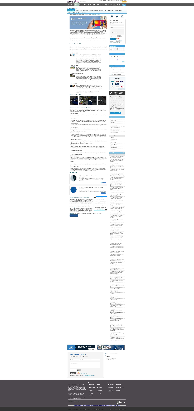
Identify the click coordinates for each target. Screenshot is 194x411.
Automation (118, 390)
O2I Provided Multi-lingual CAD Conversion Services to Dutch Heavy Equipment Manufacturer (116, 216)
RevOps (102, 4)
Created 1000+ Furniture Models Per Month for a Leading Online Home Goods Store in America (117, 266)
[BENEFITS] (122, 16)
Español (79, 393)
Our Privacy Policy (119, 40)
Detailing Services (113, 297)
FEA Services (113, 293)
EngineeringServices (72, 101)
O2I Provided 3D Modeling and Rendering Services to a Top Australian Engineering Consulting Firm (116, 201)
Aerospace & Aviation (114, 139)
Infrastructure (113, 122)
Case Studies (117, 0)
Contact (124, 1)
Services (101, 0)
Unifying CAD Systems (114, 313)
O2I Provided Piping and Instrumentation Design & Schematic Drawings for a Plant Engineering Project (116, 325)
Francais (76, 393)
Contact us (71, 213)
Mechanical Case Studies (113, 154)
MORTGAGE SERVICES (94, 5)
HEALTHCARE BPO (89, 5)
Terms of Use (79, 398)
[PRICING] (117, 16)
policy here (118, 405)
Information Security (74, 118)
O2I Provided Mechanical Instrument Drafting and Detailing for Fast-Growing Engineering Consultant (117, 160)
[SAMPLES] (111, 16)
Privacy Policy (75, 398)
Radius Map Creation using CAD (115, 335)
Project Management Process (115, 130)
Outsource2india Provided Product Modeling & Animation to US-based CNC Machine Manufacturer (117, 178)
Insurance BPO (111, 387)
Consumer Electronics (114, 147)
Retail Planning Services (114, 291)
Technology (100, 390)
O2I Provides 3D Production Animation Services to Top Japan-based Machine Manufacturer (116, 184)
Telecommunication (113, 149)
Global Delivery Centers (114, 132)
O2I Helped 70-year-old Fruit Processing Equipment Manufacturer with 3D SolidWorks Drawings (116, 233)
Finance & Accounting (120, 387)
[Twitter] (121, 403)
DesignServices (82, 101)
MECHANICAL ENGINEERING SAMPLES (115, 54)
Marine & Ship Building (114, 144)
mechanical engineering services (75, 207)
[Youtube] (124, 402)
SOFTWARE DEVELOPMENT (80, 5)
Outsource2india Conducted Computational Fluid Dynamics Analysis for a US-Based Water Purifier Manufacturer (117, 166)
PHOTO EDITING (111, 5)
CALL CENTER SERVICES (71, 5)
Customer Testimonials (114, 125)
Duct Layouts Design (114, 299)
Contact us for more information (116, 112)
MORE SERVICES (123, 5)
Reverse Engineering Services (115, 288)
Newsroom (121, 0)
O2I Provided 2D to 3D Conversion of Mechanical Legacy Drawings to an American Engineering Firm (117, 329)
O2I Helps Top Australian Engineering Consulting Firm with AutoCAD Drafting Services (116, 241)
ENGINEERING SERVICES (75, 5)
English (73, 393)
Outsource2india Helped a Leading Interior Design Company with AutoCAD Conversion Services (116, 204)
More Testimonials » (100, 209)
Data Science (111, 390)
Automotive (112, 137)
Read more (102, 182)
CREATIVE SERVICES (98, 5)
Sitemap (91, 393)
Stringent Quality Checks (74, 123)
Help (99, 384)
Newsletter (92, 390)
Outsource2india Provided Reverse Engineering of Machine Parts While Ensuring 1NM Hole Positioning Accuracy (117, 333)
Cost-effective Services (74, 113)
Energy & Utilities (113, 142)
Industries (104, 0)
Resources (125, 0)
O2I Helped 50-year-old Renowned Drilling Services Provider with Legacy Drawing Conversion (116, 237)
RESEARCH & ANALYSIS (118, 5)
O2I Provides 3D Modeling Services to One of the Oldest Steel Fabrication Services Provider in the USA (117, 192)
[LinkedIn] (122, 402)
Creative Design (111, 384)
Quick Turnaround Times (74, 127)
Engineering (119, 384)
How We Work (112, 0)
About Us (108, 0)
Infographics (100, 393)
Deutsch (82, 393)
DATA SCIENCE (115, 5)
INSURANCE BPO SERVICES (107, 5)
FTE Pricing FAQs (113, 120)
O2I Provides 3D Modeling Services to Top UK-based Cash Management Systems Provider (116, 188)
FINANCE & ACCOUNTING (85, 5)
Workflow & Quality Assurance (115, 127)
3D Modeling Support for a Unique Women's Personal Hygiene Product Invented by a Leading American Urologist (116, 272)
